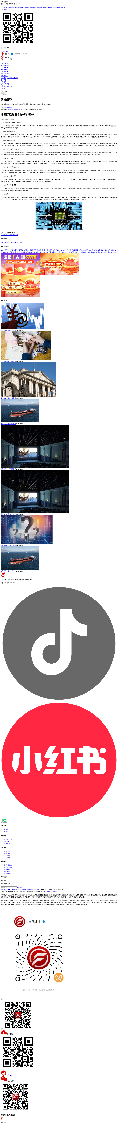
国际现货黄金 (55, 250)
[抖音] (59, 701)
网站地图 (36, 889)
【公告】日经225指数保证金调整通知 (12, 7)
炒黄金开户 (5, 252)
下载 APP (3, 86)
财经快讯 (3, 78)
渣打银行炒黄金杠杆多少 (8, 514)
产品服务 (4, 63)
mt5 (116, 252)
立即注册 (9, 86)
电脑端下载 (4, 69)
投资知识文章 (8, 867)
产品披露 (23, 889)
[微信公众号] (4, 821)
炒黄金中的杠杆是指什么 (8, 361)
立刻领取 (20, 887)
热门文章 (7, 871)
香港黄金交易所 (14, 250)
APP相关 (30, 889)
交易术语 (3, 242)
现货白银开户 (30, 252)
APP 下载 (4, 67)
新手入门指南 (8, 865)
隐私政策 (17, 889)
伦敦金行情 (13, 252)
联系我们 (3, 889)
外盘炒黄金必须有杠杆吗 (8, 469)
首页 (2, 61)
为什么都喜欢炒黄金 (9, 235)
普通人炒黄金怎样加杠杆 (8, 424)
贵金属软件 (40, 250)
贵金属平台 (111, 252)
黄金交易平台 (5, 250)
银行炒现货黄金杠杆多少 (8, 330)
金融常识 (9, 242)
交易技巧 (22, 109)
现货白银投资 (21, 252)
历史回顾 (15, 78)
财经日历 (9, 78)
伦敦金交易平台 (53, 252)
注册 (7, 51)
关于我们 (4, 82)
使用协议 (10, 889)
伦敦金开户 (65, 252)
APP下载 (7, 841)
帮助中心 (9, 84)
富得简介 (3, 84)
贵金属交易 (47, 250)
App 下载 (3, 107)
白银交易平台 (32, 250)
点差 (91, 250)
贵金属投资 (84, 252)
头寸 (60, 252)
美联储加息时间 (92, 252)
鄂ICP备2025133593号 (50, 891)
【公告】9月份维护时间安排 (56, 7)
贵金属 (3, 65)
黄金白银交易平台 (74, 252)
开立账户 (3, 88)
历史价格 (7, 857)
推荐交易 (8, 65)
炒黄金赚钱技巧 (105, 250)
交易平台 (4, 71)
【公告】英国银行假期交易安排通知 (35, 7)
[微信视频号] (1, 822)
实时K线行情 (5, 74)
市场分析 (4, 76)
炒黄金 (62, 250)
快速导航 (7, 869)
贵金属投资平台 (102, 252)
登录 (3, 51)
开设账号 (9, 107)
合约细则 (7, 873)
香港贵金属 (67, 250)
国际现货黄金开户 (77, 250)
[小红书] (59, 817)
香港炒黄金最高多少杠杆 (8, 398)
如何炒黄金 (96, 250)
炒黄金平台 (86, 250)
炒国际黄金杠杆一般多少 (8, 571)
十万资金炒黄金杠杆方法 (8, 545)
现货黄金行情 (23, 250)
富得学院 (3, 80)
